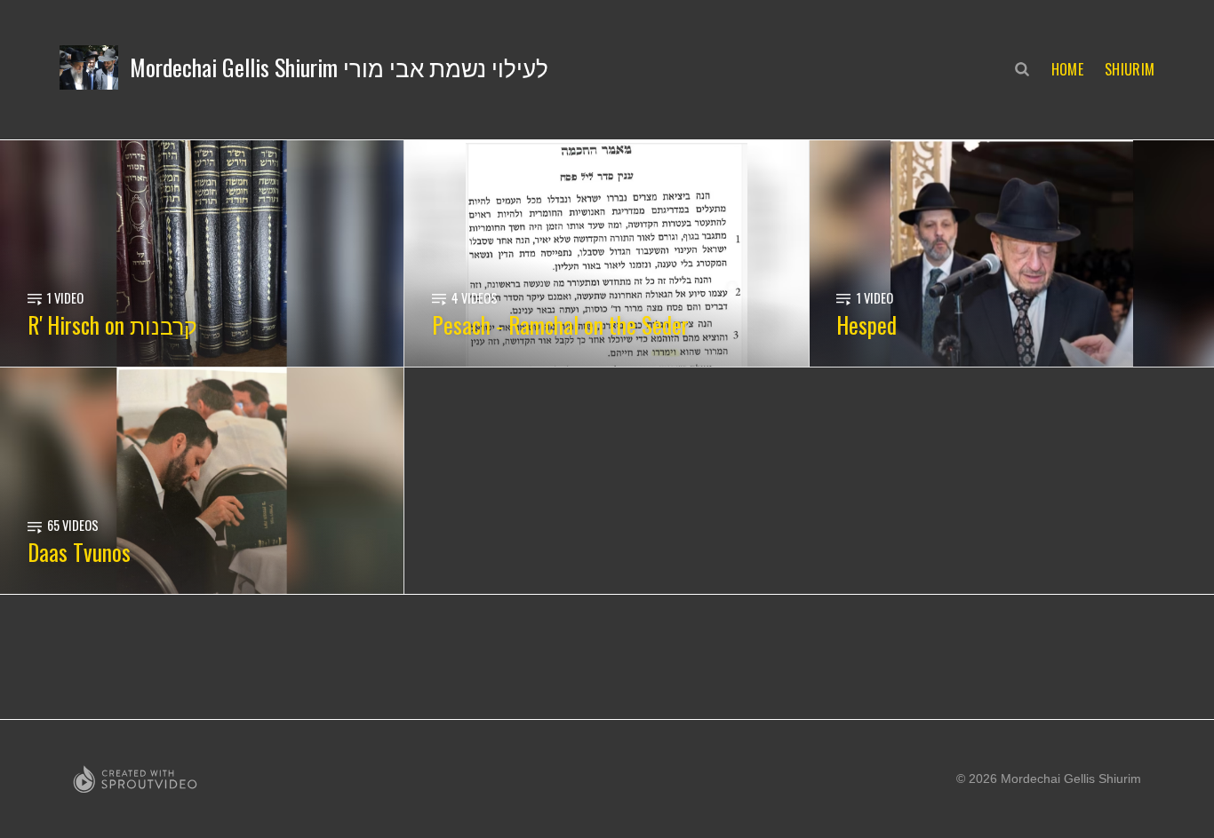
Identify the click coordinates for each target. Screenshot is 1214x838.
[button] (304, 67)
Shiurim (1129, 69)
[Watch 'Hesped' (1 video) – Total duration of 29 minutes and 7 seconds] (1012, 253)
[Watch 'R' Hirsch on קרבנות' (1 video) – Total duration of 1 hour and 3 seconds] (201, 253)
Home (1067, 69)
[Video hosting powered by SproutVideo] (135, 779)
